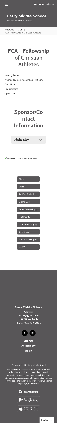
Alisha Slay (21, 139)
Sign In (28, 350)
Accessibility (28, 345)
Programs (9, 29)
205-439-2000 (32, 323)
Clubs (21, 29)
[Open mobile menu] (6, 4)
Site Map (28, 340)
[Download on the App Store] (28, 408)
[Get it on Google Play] (28, 399)
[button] (44, 4)
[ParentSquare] (28, 392)
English (44, 419)
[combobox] (47, 420)
